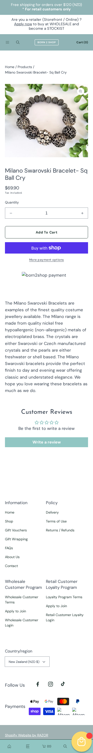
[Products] (28, 746)
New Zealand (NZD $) (24, 662)
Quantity (12, 202)
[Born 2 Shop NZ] (46, 42)
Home (9, 67)
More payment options (46, 260)
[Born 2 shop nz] (9, 746)
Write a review (46, 442)
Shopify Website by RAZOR (26, 735)
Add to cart (47, 232)
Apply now (23, 24)
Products (25, 67)
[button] (7, 42)
